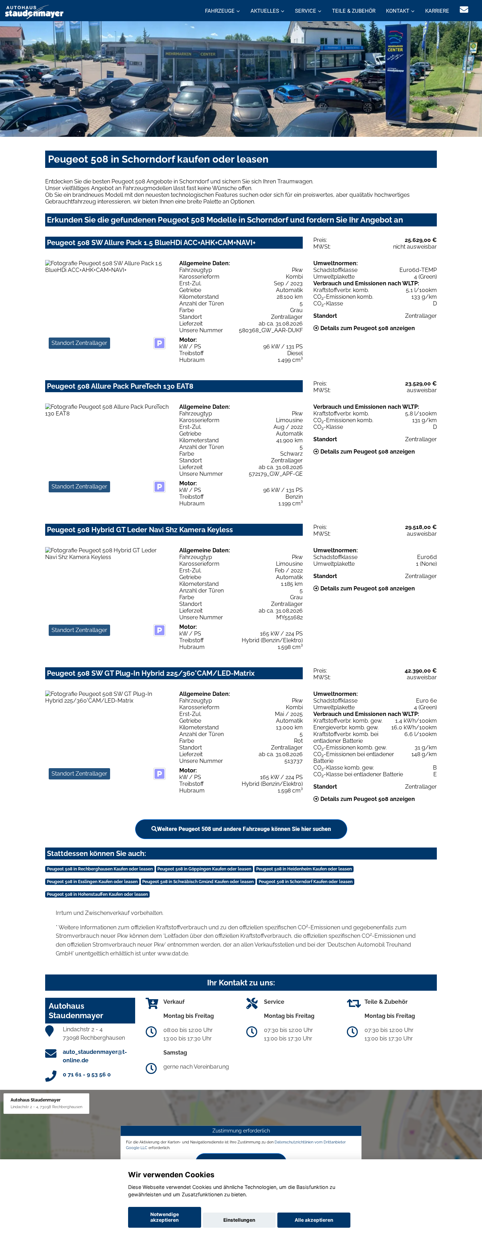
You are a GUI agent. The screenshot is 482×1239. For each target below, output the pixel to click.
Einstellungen (239, 1220)
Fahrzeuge (220, 11)
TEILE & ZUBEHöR (353, 11)
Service (305, 11)
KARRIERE (437, 11)
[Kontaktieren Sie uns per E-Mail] (464, 10)
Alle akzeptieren (314, 1220)
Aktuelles (265, 11)
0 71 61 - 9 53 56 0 (87, 1074)
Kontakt (397, 11)
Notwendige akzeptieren (164, 1217)
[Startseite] (34, 11)
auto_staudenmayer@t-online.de (95, 1056)
